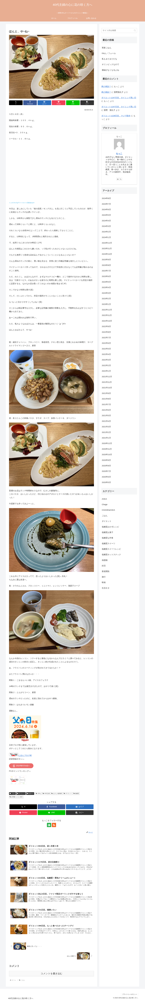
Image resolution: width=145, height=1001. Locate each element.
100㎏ (39, 793)
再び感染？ (106, 86)
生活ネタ (31, 793)
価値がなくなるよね (110, 70)
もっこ (119, 153)
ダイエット (22, 793)
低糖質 (77, 793)
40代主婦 (47, 793)
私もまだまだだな (109, 59)
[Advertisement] (51, 174)
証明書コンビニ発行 (17, 797)
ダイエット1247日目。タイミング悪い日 (118, 98)
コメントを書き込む (51, 973)
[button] (87, 102)
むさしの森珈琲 (57, 793)
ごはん (13, 793)
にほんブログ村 (25, 755)
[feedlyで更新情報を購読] (49, 825)
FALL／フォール (109, 53)
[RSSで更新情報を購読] (54, 825)
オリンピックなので (110, 64)
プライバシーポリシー (129, 994)
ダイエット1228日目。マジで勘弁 (115, 116)
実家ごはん (106, 48)
